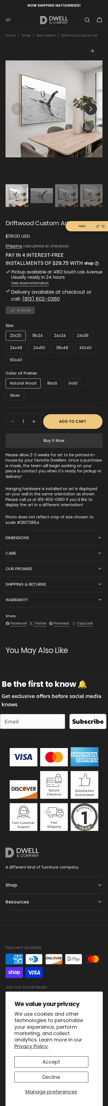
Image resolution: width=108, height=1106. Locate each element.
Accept (51, 1061)
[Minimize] (103, 226)
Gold (75, 384)
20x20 (18, 337)
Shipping (14, 246)
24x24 (62, 337)
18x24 (39, 337)
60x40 (18, 361)
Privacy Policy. (31, 1046)
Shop (26, 35)
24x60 (41, 349)
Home (11, 35)
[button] (8, 20)
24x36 (85, 337)
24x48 (18, 349)
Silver (17, 397)
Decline (51, 1077)
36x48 (64, 349)
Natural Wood (25, 384)
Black (54, 384)
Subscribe (88, 721)
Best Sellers (46, 35)
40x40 (87, 349)
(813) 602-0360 (41, 298)
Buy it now (54, 440)
